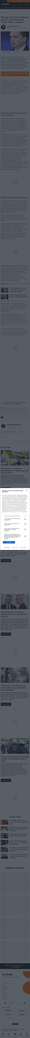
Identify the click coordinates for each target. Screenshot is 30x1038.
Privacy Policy (23, 547)
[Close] (27, 490)
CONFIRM (9, 542)
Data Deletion (7, 547)
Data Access (15, 547)
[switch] (25, 519)
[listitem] (15, 516)
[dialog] (15, 519)
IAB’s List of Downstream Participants (16, 511)
